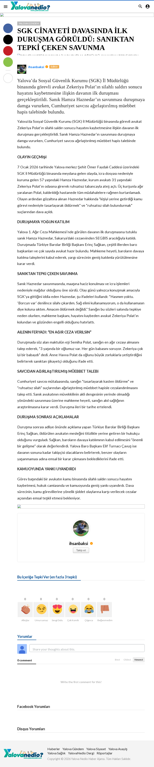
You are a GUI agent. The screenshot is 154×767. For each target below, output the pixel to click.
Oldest (127, 659)
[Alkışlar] (25, 609)
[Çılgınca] (88, 609)
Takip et (81, 550)
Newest (139, 659)
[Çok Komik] (72, 609)
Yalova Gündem (29, 23)
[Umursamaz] (41, 609)
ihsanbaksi (36, 67)
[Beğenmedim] (104, 609)
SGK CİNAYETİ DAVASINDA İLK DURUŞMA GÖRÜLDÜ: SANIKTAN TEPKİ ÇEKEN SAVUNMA (75, 39)
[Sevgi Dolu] (56, 609)
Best (117, 659)
